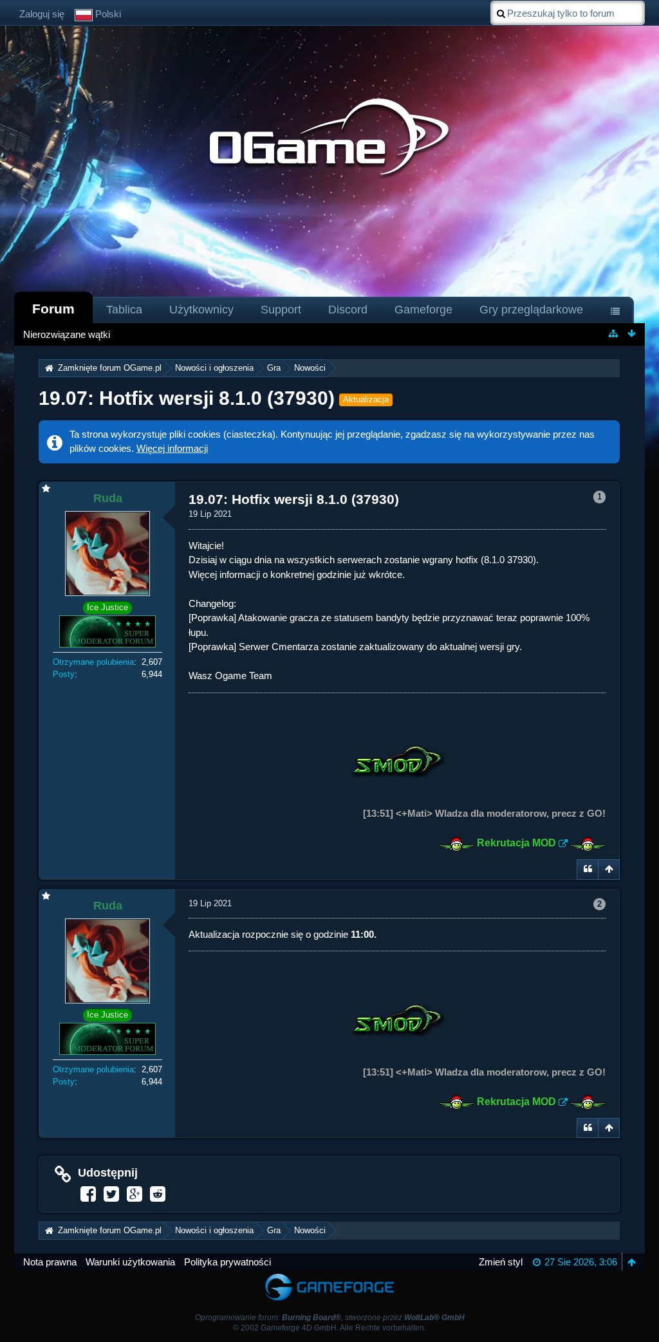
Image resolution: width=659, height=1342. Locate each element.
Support (281, 309)
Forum (53, 308)
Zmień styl (501, 1261)
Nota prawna (50, 1261)
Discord (347, 309)
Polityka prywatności (227, 1261)
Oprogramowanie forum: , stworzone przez (330, 1317)
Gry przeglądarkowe (531, 309)
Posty (64, 674)
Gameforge (423, 309)
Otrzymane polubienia (93, 662)
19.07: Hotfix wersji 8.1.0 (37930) (187, 398)
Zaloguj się (41, 13)
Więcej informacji (172, 448)
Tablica (124, 309)
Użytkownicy (201, 309)
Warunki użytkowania (130, 1261)
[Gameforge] (329, 1276)
